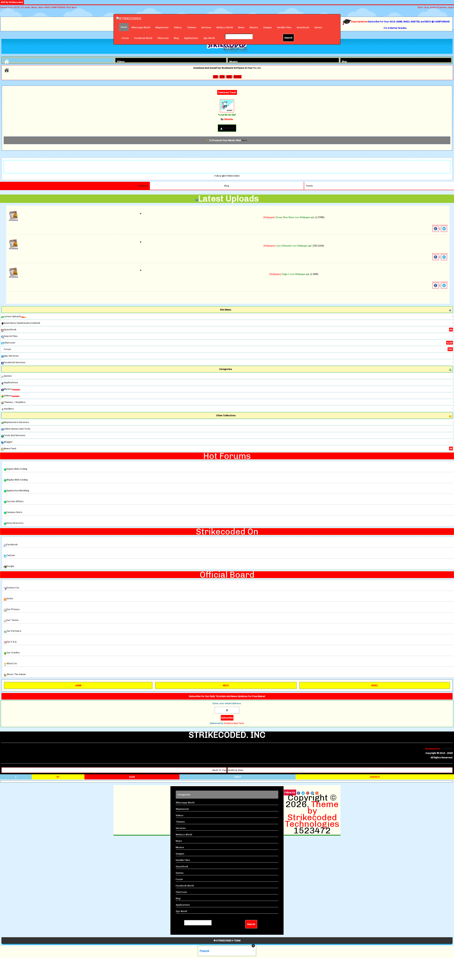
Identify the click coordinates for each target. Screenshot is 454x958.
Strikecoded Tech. (234, 723)
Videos (178, 27)
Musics (254, 27)
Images (267, 27)
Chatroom (163, 38)
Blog (176, 38)
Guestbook (303, 27)
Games (318, 27)
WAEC (374, 685)
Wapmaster (162, 27)
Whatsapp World (140, 27)
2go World (209, 38)
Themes (191, 27)
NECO (226, 685)
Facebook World (143, 38)
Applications (191, 38)
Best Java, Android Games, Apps (436, 7)
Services (206, 27)
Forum (125, 38)
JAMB (78, 685)
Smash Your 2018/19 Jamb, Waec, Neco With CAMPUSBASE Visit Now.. (38, 7)
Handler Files (284, 27)
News (241, 27)
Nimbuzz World (225, 27)
